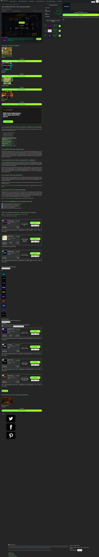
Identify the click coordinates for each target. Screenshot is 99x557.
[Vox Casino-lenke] (4, 348)
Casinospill (31, 1)
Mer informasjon (73, 550)
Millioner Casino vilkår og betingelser (92, 17)
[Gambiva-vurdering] (9, 254)
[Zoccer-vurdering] (9, 363)
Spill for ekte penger (21, 61)
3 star (9, 11)
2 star (8, 11)
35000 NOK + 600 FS (24, 348)
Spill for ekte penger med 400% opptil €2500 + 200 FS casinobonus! (20, 39)
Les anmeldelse (18, 221)
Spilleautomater (23, 1)
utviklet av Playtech (20, 151)
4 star (10, 11)
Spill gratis (22, 25)
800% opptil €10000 (24, 255)
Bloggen (59, 1)
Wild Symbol (59, 11)
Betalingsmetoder (50, 1)
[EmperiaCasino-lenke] (50, 35)
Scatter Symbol (58, 10)
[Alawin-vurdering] (9, 378)
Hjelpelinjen (15, 230)
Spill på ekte (21, 22)
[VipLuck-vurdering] (9, 239)
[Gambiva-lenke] (4, 255)
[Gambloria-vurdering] (9, 332)
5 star (11, 11)
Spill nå (38, 38)
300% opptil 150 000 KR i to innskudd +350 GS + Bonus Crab (24, 379)
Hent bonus (81, 14)
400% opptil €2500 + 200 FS (24, 225)
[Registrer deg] (97, 1)
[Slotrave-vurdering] (9, 223)
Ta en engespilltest (12, 555)
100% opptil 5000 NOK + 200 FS (25, 364)
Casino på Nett (12, 1)
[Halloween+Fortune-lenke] (11, 422)
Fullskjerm (39, 11)
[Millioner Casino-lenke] (66, 10)
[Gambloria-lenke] (4, 332)
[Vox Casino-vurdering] (9, 347)
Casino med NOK (11, 554)
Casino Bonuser (40, 1)
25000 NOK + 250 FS (24, 333)
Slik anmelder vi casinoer (12, 556)
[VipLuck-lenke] (4, 239)
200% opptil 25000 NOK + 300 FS (81, 12)
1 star (7, 11)
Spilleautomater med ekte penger (57, 14)
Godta (80, 550)
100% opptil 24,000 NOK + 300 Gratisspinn (24, 240)
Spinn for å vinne (6, 268)
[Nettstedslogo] (4, 1)
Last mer (4, 390)
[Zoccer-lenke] (4, 363)
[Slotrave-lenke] (4, 39)
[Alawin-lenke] (4, 379)
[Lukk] (40, 109)
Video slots (59, 7)
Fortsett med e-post (19, 326)
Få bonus (8, 121)
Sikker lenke (39, 40)
